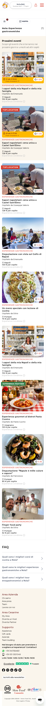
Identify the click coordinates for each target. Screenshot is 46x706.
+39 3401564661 (13, 651)
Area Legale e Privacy (23, 701)
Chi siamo (6, 598)
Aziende (5, 637)
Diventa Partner (9, 622)
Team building (8, 640)
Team (4, 604)
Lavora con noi (8, 607)
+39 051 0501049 (13, 654)
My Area (5, 616)
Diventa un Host (9, 619)
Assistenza (7, 631)
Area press (6, 601)
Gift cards (6, 634)
